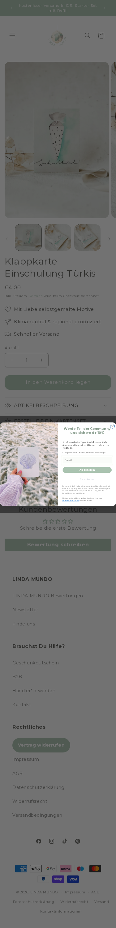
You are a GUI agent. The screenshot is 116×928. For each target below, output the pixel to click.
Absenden (87, 469)
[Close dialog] (112, 426)
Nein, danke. (87, 478)
